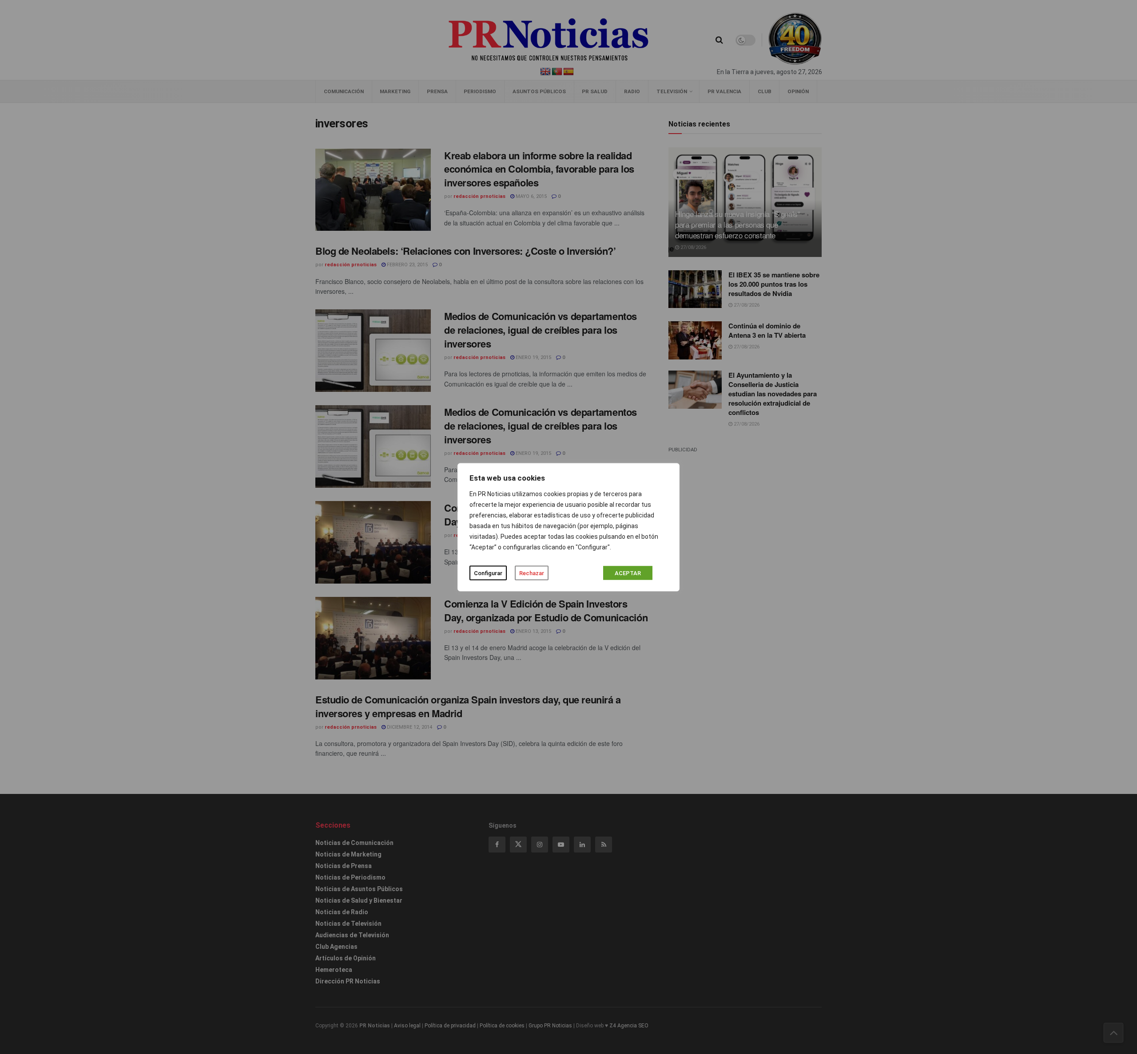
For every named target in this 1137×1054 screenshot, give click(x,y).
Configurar (488, 572)
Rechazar (531, 572)
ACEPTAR (628, 572)
